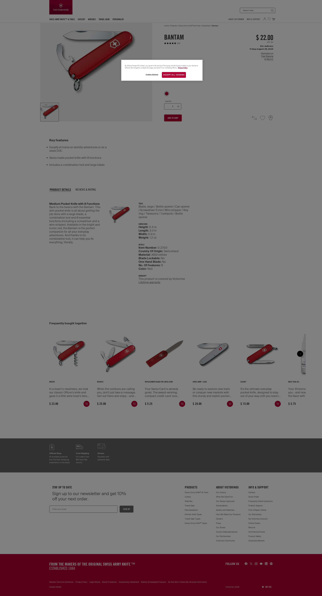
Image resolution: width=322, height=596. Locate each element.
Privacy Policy (182, 68)
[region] (162, 70)
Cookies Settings (152, 74)
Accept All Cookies (174, 75)
